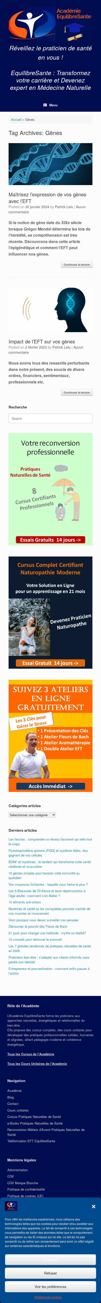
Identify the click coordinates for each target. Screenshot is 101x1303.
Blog (10, 1097)
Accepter (50, 1259)
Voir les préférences (50, 1286)
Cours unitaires (18, 1110)
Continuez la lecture (77, 264)
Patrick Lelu (64, 206)
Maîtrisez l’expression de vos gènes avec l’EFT (47, 197)
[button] (93, 1206)
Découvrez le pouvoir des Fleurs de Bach (38, 926)
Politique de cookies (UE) (25, 1196)
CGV (10, 1176)
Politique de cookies (48, 1297)
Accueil (16, 119)
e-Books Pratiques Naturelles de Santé (35, 1123)
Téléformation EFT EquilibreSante (31, 1141)
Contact (12, 1103)
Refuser (50, 1273)
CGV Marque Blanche (22, 1183)
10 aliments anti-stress (25, 902)
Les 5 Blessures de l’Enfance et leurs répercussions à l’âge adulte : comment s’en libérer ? (47, 893)
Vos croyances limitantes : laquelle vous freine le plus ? (48, 884)
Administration (17, 1169)
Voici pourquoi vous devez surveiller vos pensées (44, 920)
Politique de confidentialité (26, 1189)
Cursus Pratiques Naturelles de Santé (34, 1116)
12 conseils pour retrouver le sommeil (35, 939)
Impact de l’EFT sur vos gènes (42, 341)
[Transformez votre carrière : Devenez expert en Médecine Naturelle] (50, 24)
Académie (14, 1090)
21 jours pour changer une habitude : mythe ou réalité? (47, 933)
